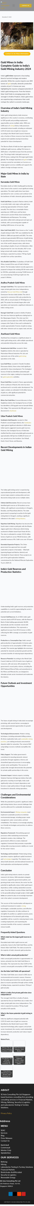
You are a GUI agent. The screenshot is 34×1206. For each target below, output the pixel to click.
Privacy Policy (6, 1113)
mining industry (20, 518)
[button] (13, 5)
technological (7, 859)
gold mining (22, 356)
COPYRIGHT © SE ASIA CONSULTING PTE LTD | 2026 (17, 1202)
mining (12, 125)
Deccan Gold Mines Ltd (14, 292)
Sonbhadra (27, 423)
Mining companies (21, 812)
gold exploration (8, 377)
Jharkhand (12, 411)
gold (9, 83)
